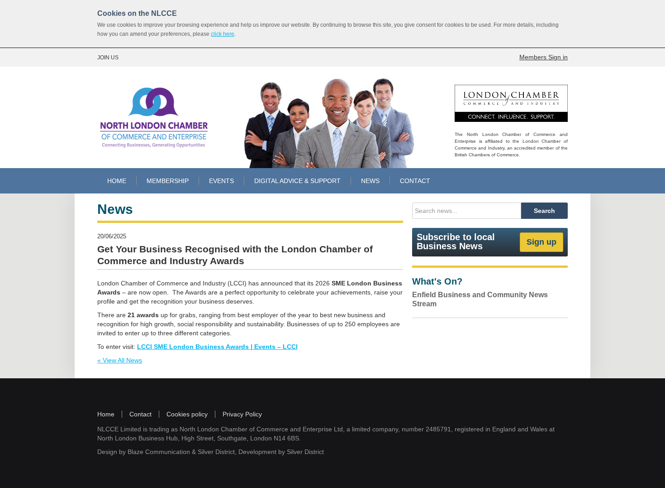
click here (222, 34)
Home (105, 414)
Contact (140, 414)
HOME (116, 180)
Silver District (216, 451)
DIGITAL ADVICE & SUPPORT (297, 180)
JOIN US (108, 57)
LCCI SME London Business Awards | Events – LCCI (217, 346)
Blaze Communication (159, 451)
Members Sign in (543, 57)
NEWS (370, 180)
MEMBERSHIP (168, 180)
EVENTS (221, 180)
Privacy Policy (242, 414)
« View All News (119, 360)
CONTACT (415, 180)
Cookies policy (187, 414)
